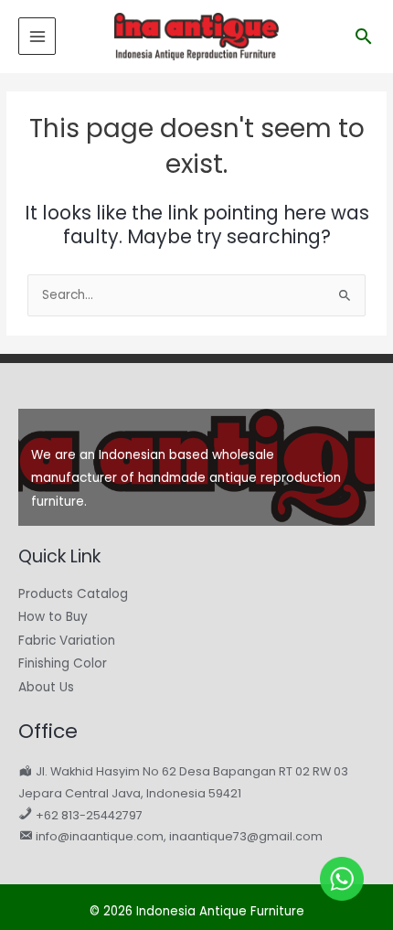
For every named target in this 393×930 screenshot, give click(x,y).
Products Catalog (73, 594)
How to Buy (53, 616)
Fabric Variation (66, 640)
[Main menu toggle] (37, 36)
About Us (46, 687)
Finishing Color (62, 663)
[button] (364, 36)
